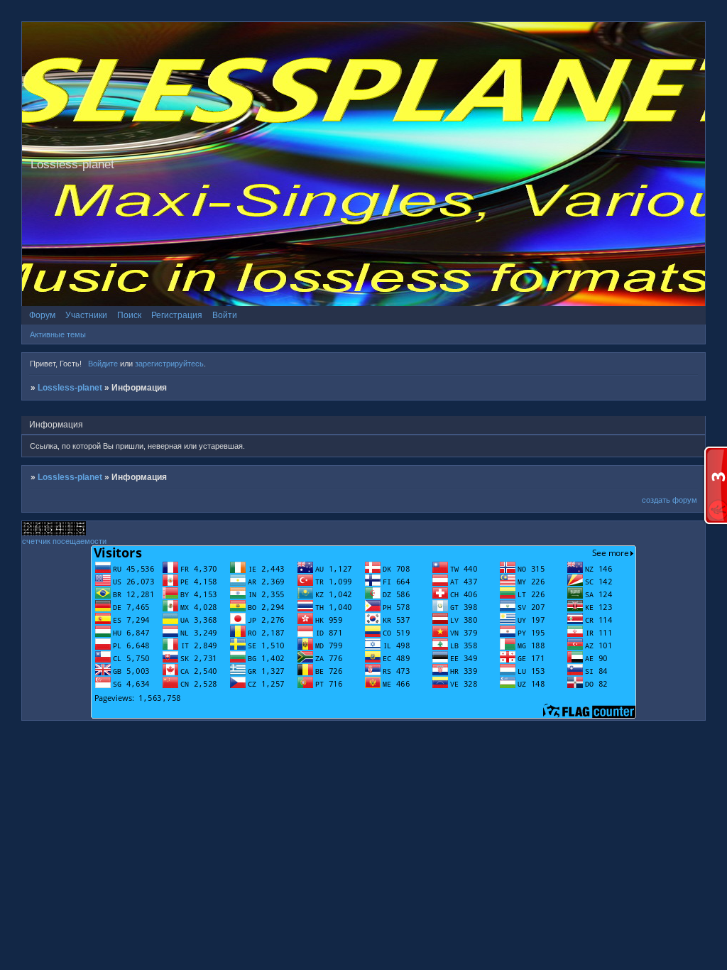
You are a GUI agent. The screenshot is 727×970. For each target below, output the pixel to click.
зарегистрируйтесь (169, 363)
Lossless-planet (70, 388)
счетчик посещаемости (64, 541)
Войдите (103, 363)
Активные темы (58, 334)
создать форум (669, 500)
